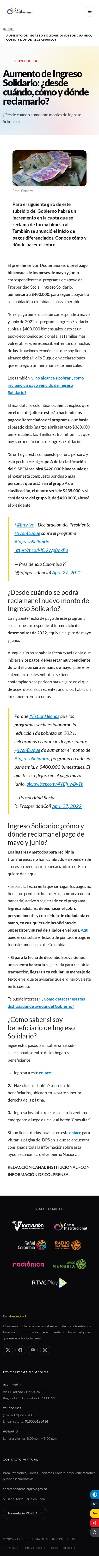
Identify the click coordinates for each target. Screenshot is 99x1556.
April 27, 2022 (67, 572)
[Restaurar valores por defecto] (94, 1532)
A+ (95, 1513)
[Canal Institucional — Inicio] (19, 11)
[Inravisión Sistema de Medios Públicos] (27, 1226)
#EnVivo (25, 524)
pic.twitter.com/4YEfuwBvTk (54, 784)
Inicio (8, 29)
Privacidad (35, 1547)
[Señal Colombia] (32, 1245)
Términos (11, 1547)
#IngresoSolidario (31, 541)
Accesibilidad (63, 1547)
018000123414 (36, 1421)
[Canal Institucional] (70, 1226)
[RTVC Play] (49, 1283)
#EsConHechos (44, 716)
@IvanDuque (27, 533)
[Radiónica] (28, 1264)
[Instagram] (45, 1350)
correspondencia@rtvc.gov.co (25, 1489)
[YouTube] (33, 1350)
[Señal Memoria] (69, 1264)
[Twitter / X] (8, 1350)
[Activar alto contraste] (94, 1494)
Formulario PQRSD (22, 1513)
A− (95, 1504)
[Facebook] (20, 1350)
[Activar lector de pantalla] (94, 1523)
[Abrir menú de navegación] (90, 11)
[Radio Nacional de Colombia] (68, 1245)
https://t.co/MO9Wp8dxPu (41, 550)
